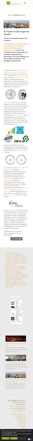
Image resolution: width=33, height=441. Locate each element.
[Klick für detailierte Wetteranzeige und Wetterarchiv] (16, 311)
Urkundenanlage (8, 180)
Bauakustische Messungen (15, 267)
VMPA (5, 76)
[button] (30, 439)
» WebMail (22, 426)
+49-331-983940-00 (18, 406)
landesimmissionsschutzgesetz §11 (16, 269)
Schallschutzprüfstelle (21, 76)
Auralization (9, 255)
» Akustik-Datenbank (19, 416)
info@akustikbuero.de (19, 410)
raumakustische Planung (20, 261)
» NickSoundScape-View (18, 414)
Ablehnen (14, 438)
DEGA (5, 102)
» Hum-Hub (22, 424)
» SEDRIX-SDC (21, 420)
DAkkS (19, 168)
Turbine (20, 285)
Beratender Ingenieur (21, 150)
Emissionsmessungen (14, 279)
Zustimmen (5, 438)
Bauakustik (19, 46)
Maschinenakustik (10, 50)
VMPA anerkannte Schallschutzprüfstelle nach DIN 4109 (16, 71)
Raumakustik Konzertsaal (13, 253)
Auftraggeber (12, 210)
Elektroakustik (17, 48)
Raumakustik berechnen (18, 283)
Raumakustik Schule (11, 285)
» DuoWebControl (20, 418)
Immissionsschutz (10, 44)
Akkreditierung (8, 179)
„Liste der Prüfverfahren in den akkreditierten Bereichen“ (16, 189)
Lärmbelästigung (15, 275)
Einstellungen (8, 434)
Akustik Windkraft (21, 277)
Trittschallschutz (10, 271)
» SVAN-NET (21, 422)
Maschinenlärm (18, 255)
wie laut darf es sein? (12, 263)
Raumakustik (8, 48)
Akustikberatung (16, 281)
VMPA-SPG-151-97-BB (22, 78)
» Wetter (23, 428)
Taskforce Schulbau (12, 257)
